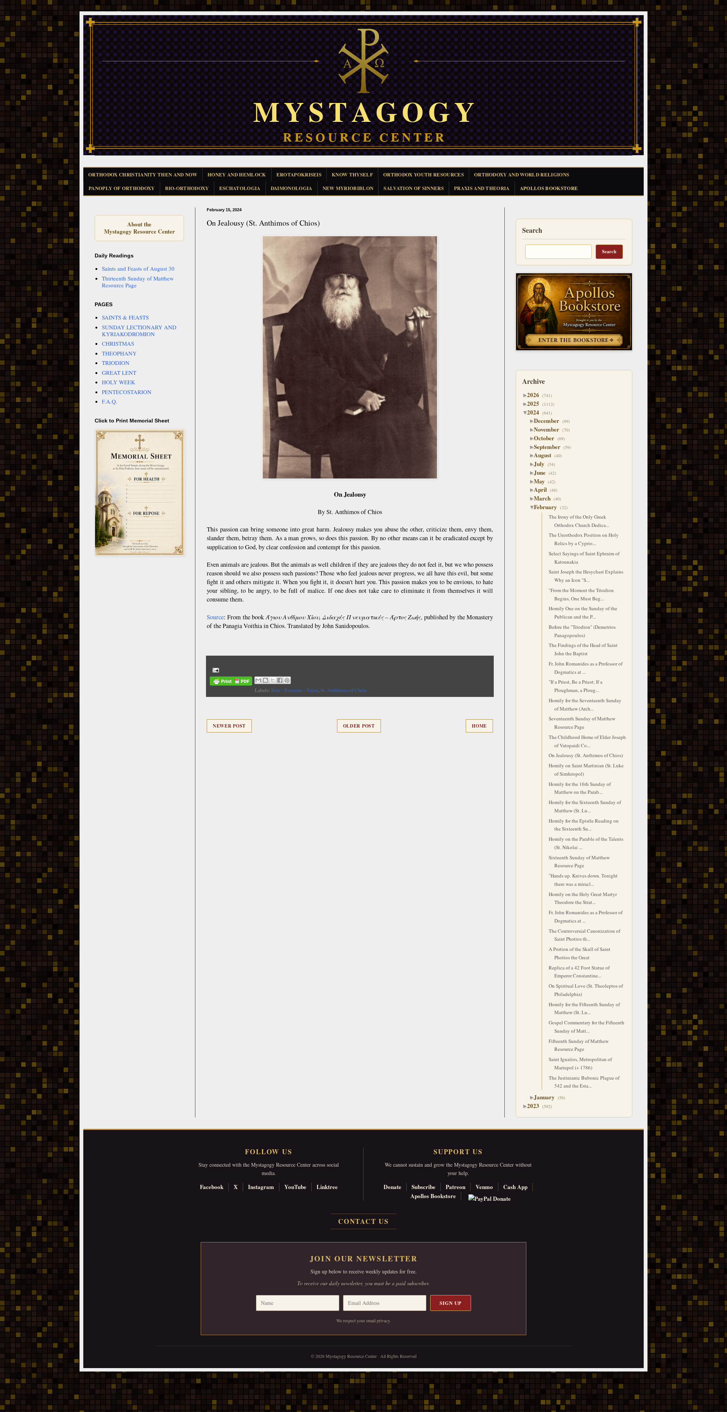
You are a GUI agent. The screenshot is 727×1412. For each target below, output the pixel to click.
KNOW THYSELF (352, 174)
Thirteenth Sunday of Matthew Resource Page (138, 281)
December (549, 420)
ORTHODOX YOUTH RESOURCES (423, 174)
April (543, 489)
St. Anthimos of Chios (343, 690)
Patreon (455, 1187)
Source (215, 617)
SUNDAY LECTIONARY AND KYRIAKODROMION (139, 330)
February (548, 506)
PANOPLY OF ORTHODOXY (122, 188)
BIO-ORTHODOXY (187, 188)
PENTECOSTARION (126, 392)
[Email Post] (214, 669)
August (545, 455)
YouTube (295, 1187)
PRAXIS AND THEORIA (482, 188)
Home (479, 726)
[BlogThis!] (265, 680)
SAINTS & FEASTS (125, 317)
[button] (19, 1378)
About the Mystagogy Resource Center (139, 228)
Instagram (261, 1187)
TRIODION (115, 362)
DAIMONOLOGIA (291, 188)
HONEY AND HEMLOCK (236, 174)
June (543, 472)
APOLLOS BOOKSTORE (549, 188)
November (549, 429)
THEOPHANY (119, 353)
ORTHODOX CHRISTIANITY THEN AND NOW (142, 174)
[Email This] (258, 680)
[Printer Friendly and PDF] (231, 682)
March (545, 498)
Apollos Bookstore (433, 1196)
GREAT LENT (119, 372)
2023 (536, 1105)
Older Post (359, 726)
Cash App (515, 1187)
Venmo (484, 1187)
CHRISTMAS (118, 343)
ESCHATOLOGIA (240, 188)
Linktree (327, 1187)
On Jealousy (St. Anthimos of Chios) (586, 755)
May (542, 481)
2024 (536, 412)
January (547, 1097)
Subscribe (423, 1187)
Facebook (211, 1187)
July (542, 463)
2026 (536, 394)
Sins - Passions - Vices (294, 690)
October (547, 438)
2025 (536, 403)
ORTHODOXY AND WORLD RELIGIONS (521, 174)
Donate (392, 1187)
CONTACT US (363, 1221)
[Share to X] (272, 680)
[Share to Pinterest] (287, 680)
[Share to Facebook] (280, 680)
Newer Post (229, 726)
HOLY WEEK (118, 382)
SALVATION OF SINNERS (414, 188)
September (550, 446)
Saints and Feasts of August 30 (138, 268)
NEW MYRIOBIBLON (348, 188)
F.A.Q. (109, 401)
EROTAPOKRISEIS (299, 174)
